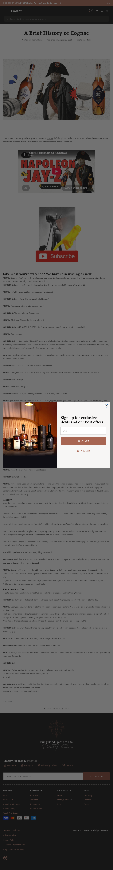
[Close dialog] (106, 405)
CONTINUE (83, 441)
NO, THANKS (83, 451)
